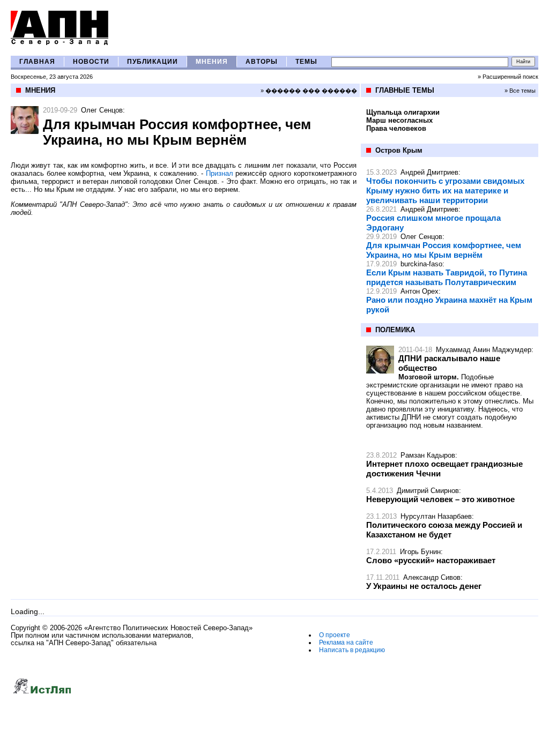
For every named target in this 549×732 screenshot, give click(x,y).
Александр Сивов (432, 577)
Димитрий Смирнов (428, 491)
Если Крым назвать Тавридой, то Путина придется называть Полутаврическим (446, 277)
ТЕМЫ (306, 61)
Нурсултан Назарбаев (436, 516)
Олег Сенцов (102, 110)
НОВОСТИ (91, 61)
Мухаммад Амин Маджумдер (483, 350)
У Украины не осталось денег (423, 586)
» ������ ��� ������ (309, 90)
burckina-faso (421, 264)
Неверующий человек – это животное (440, 499)
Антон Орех (419, 291)
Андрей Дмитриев (429, 172)
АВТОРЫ (262, 61)
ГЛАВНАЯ (37, 61)
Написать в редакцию (352, 650)
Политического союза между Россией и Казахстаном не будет (444, 529)
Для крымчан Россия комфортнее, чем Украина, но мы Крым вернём (443, 250)
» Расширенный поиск (508, 76)
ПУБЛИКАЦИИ (152, 61)
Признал (219, 173)
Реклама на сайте (346, 642)
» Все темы (520, 90)
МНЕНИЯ (212, 61)
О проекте (334, 635)
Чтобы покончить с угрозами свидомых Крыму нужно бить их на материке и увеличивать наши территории (445, 190)
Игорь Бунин (420, 552)
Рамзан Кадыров (427, 455)
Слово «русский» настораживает (430, 560)
